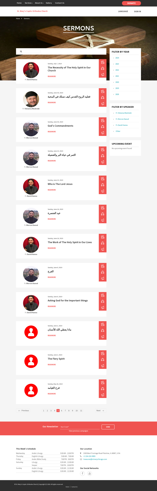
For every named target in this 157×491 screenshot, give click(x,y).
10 (77, 410)
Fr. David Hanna (121, 125)
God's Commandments (60, 125)
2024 (117, 58)
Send (108, 427)
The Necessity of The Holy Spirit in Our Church (69, 69)
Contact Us (59, 3)
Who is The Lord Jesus (60, 184)
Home (19, 3)
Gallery (49, 3)
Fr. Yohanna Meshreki (123, 113)
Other (117, 131)
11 (81, 410)
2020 (117, 82)
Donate (131, 3)
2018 (117, 94)
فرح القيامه (54, 387)
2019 (117, 88)
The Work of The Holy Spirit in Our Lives (70, 242)
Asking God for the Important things (68, 300)
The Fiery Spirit (56, 358)
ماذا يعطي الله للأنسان (59, 329)
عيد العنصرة (54, 213)
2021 (117, 76)
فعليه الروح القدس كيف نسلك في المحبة (69, 96)
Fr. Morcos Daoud (122, 119)
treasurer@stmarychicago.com (95, 459)
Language (123, 11)
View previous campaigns (78, 431)
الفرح (51, 271)
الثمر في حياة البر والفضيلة (62, 154)
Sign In (137, 11)
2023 (117, 64)
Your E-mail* (65, 427)
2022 (117, 70)
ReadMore (52, 76)
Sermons (27, 18)
